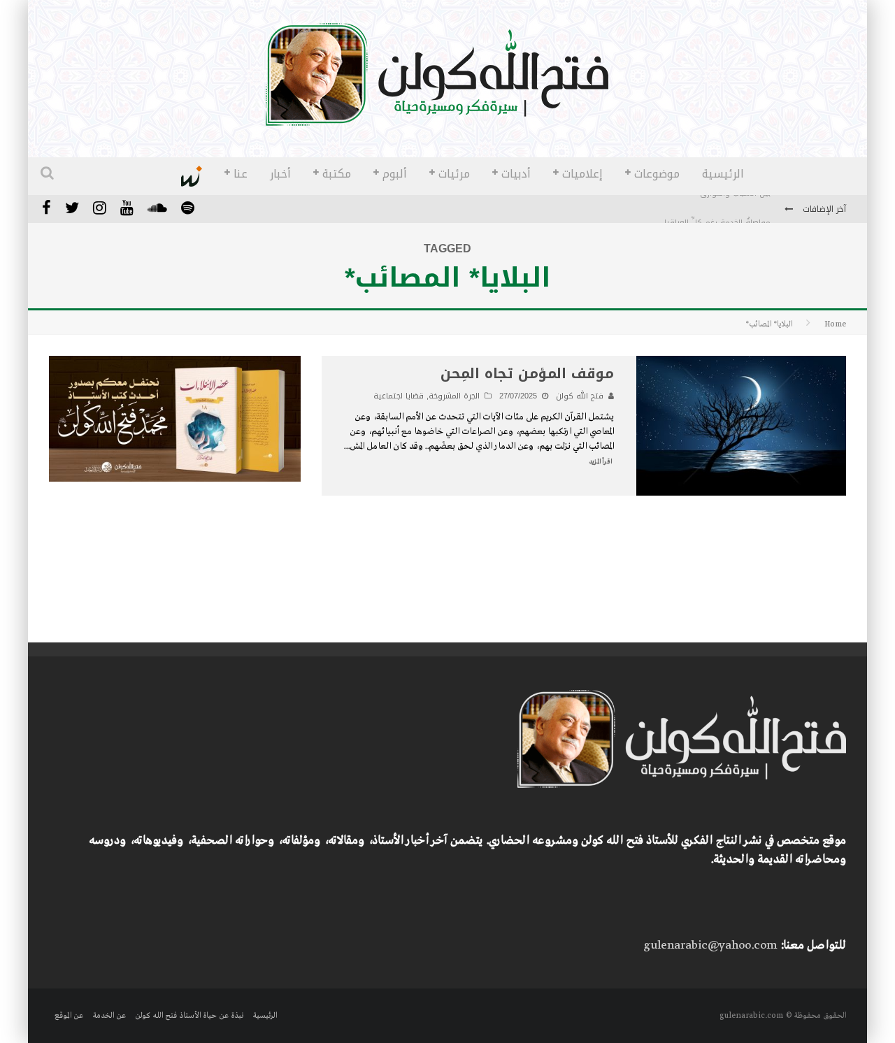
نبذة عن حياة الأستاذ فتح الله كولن (189, 1016)
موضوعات (657, 174)
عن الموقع (69, 1016)
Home (835, 324)
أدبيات (516, 174)
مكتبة (336, 174)
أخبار (280, 174)
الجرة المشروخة (454, 396)
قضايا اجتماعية (398, 396)
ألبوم (394, 174)
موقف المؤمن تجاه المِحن (527, 373)
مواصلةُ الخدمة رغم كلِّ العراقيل (716, 210)
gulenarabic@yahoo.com (710, 945)
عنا (241, 174)
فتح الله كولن (579, 396)
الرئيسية (723, 174)
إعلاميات (582, 174)
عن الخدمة (109, 1016)
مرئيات (454, 174)
